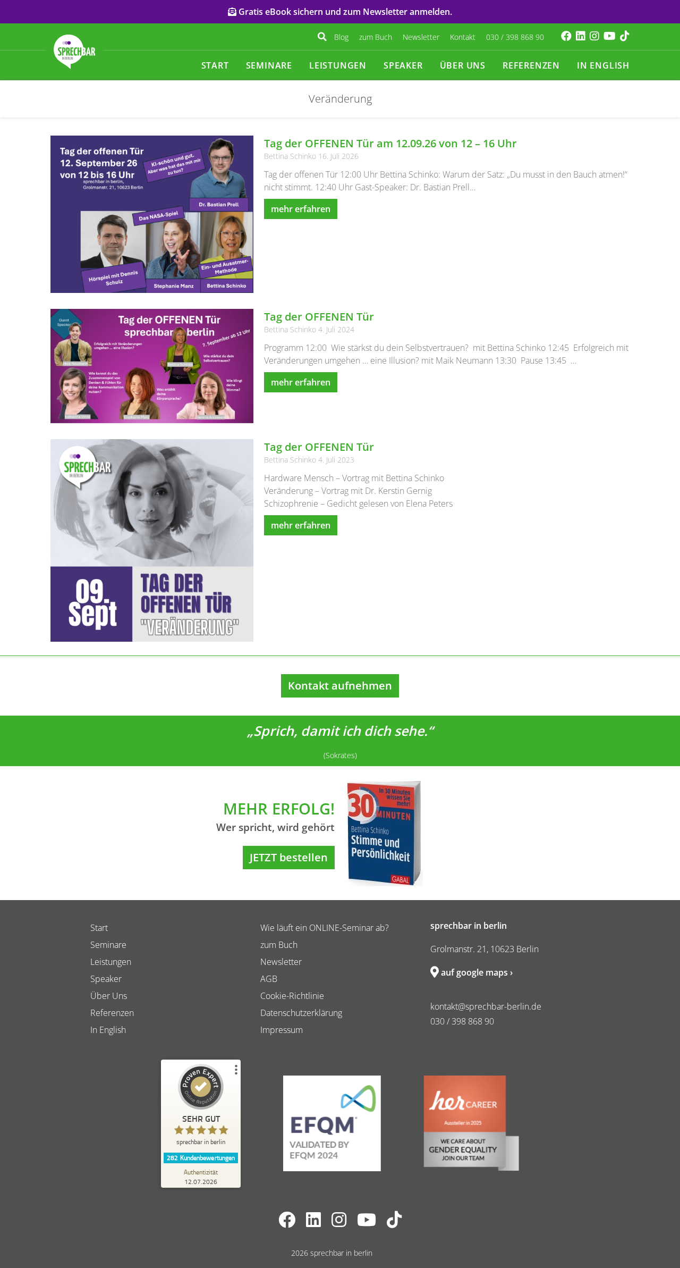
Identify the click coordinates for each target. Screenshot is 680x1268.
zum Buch (375, 37)
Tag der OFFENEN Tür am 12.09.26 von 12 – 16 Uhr (390, 143)
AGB (268, 979)
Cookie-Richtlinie (292, 996)
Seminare (269, 65)
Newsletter (421, 37)
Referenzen (531, 65)
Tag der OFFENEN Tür (319, 316)
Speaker (403, 65)
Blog (341, 37)
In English (603, 65)
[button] (322, 37)
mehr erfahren (300, 209)
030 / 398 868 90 (515, 37)
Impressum (281, 1030)
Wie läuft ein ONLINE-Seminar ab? (324, 928)
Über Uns (463, 65)
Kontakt (462, 37)
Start (215, 65)
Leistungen (338, 65)
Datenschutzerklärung (301, 1013)
